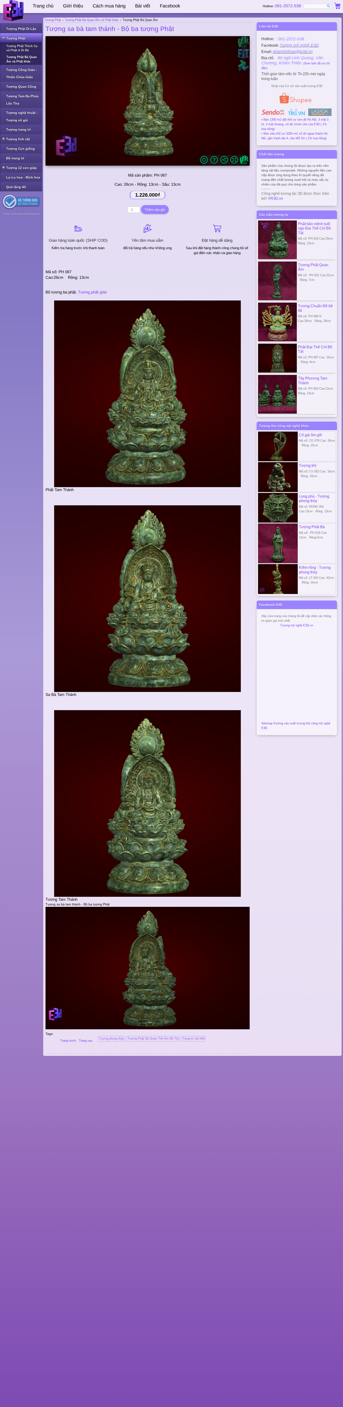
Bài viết (142, 5)
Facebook (170, 5)
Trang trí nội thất (193, 1038)
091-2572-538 (288, 5)
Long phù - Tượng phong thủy (314, 498)
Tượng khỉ (307, 465)
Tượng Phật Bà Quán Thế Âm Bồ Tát (153, 1038)
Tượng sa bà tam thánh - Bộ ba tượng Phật (110, 28)
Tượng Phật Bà (312, 527)
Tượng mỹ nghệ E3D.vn (296, 625)
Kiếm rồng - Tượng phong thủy (315, 569)
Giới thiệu (73, 5)
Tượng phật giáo (92, 292)
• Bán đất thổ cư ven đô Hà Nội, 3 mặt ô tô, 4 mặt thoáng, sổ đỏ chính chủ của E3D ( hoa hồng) (295, 124)
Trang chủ (43, 5)
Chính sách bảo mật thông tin (20, 214)
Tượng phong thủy (111, 1038)
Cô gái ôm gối (310, 435)
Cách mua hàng (109, 5)
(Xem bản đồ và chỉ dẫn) (295, 63)
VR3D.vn (275, 198)
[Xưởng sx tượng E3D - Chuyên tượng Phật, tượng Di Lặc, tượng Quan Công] (14, 10)
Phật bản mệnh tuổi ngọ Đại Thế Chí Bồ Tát (314, 228)
